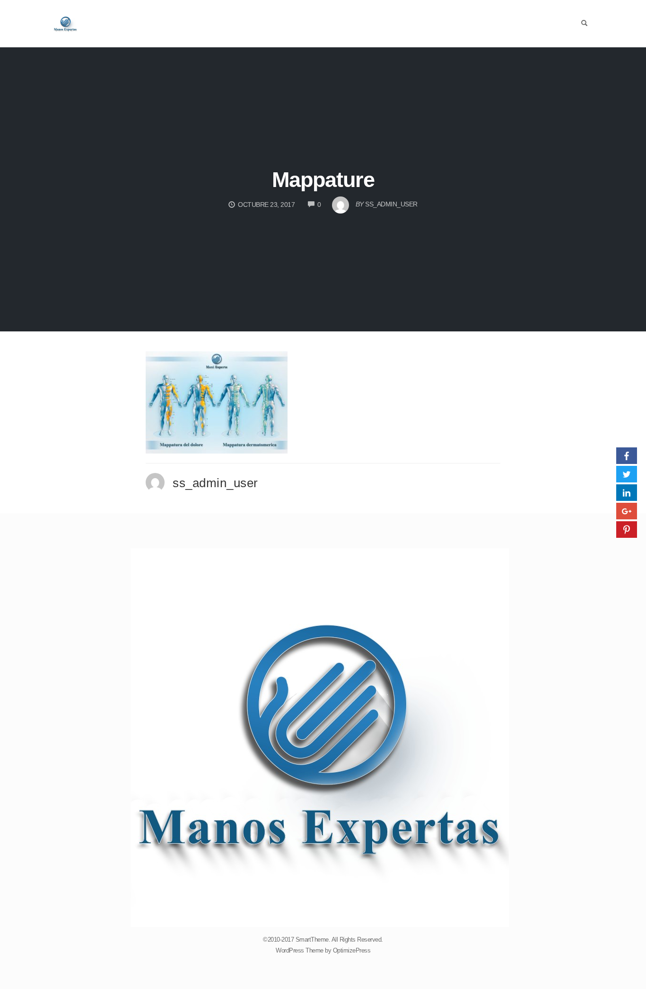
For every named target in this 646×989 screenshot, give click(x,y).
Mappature (323, 180)
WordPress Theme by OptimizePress (323, 950)
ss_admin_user (215, 483)
